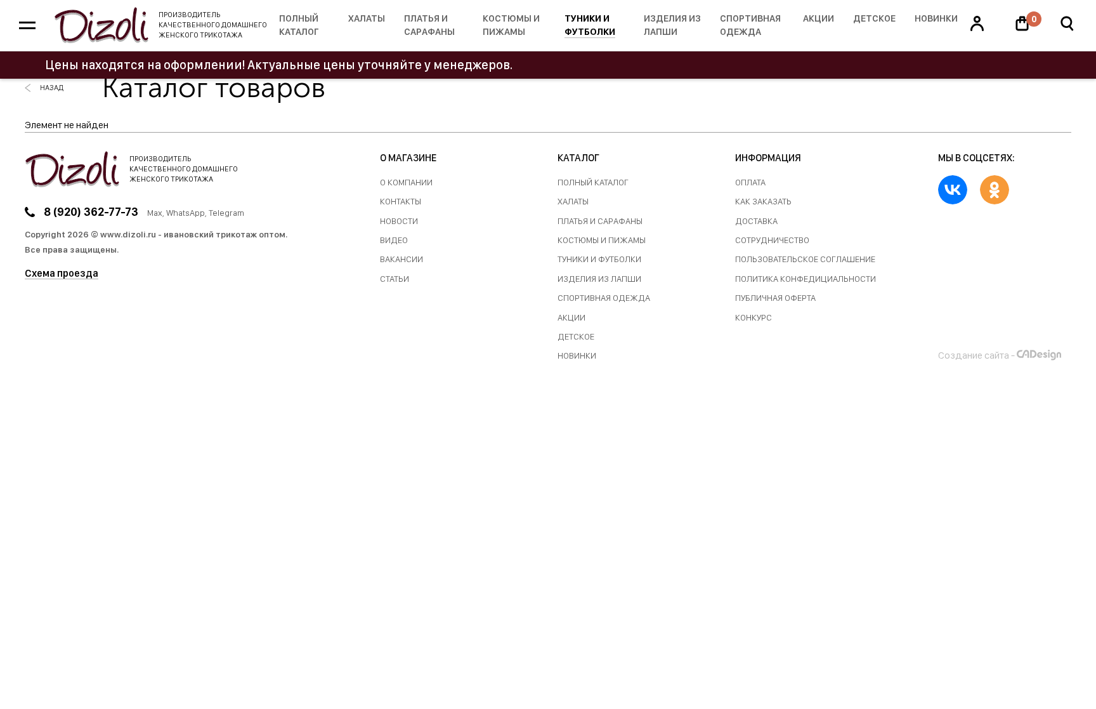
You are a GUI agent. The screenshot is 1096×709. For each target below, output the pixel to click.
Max (154, 213)
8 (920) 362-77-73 (91, 211)
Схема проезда (61, 273)
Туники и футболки (589, 25)
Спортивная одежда (750, 25)
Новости (399, 221)
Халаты (366, 18)
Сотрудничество (772, 240)
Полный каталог (299, 25)
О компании (406, 182)
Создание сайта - (976, 355)
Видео (394, 240)
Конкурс (753, 317)
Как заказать (763, 201)
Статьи (394, 279)
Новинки (936, 18)
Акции (818, 18)
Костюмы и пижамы (511, 25)
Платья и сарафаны (429, 25)
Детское (874, 18)
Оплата (750, 182)
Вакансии (401, 259)
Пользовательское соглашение (805, 259)
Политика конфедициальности (805, 279)
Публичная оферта (775, 298)
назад (51, 87)
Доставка (756, 221)
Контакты (400, 201)
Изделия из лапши (672, 25)
